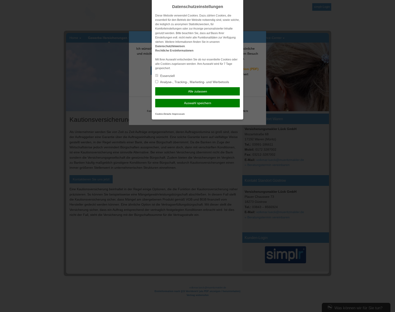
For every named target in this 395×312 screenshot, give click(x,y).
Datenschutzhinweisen (170, 46)
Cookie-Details (163, 114)
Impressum (178, 114)
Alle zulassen (197, 91)
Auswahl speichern (197, 103)
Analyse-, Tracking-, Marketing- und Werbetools (194, 82)
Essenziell (167, 76)
